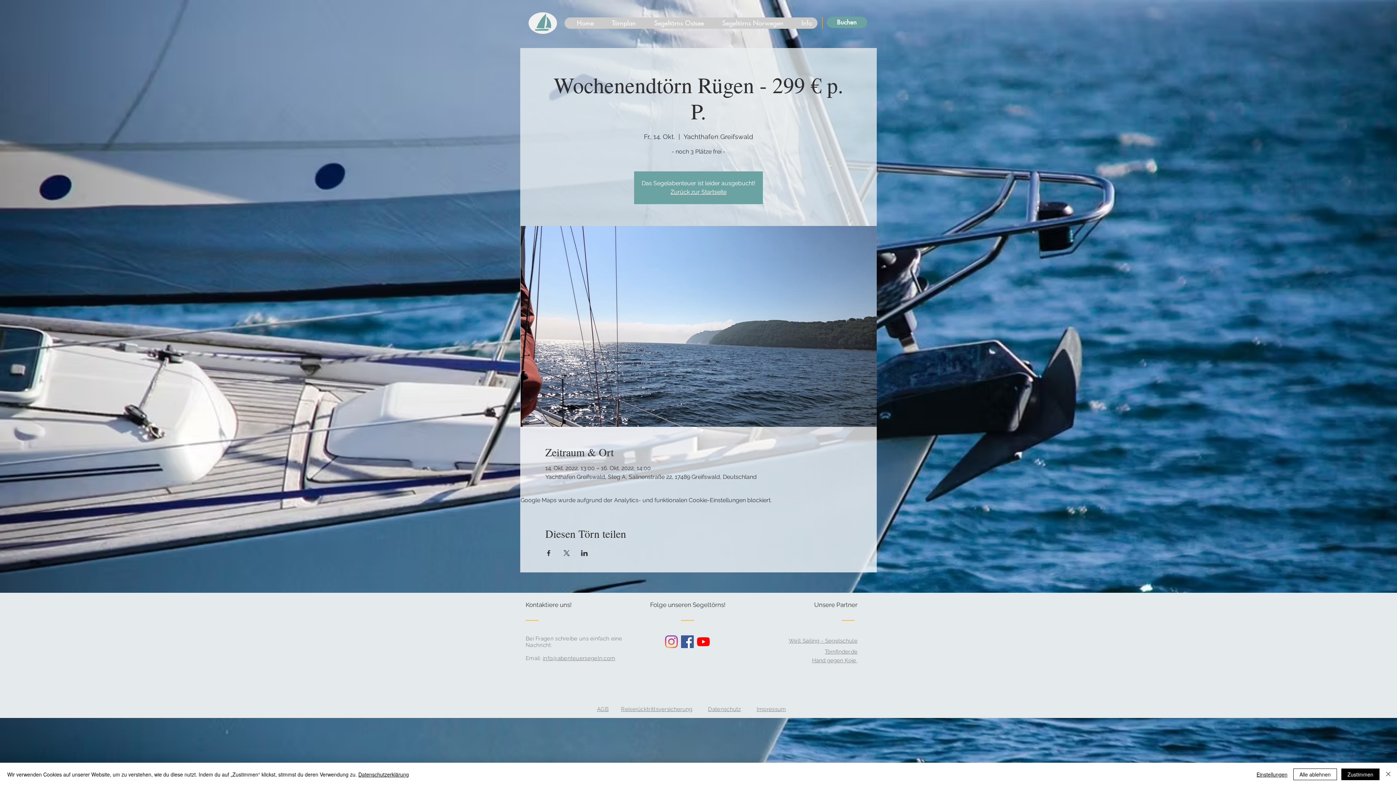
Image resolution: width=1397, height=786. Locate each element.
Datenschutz (724, 709)
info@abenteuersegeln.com (579, 658)
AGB (603, 709)
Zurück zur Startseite (698, 191)
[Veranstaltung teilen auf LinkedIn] (584, 553)
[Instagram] (671, 641)
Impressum (771, 709)
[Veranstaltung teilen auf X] (566, 553)
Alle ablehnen (1315, 774)
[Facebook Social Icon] (687, 641)
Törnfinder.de (841, 651)
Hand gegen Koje (834, 660)
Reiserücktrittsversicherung (656, 709)
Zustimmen (1360, 774)
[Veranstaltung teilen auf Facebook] (548, 553)
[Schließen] (1388, 774)
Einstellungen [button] (1272, 774)
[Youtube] (703, 641)
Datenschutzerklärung (383, 774)
